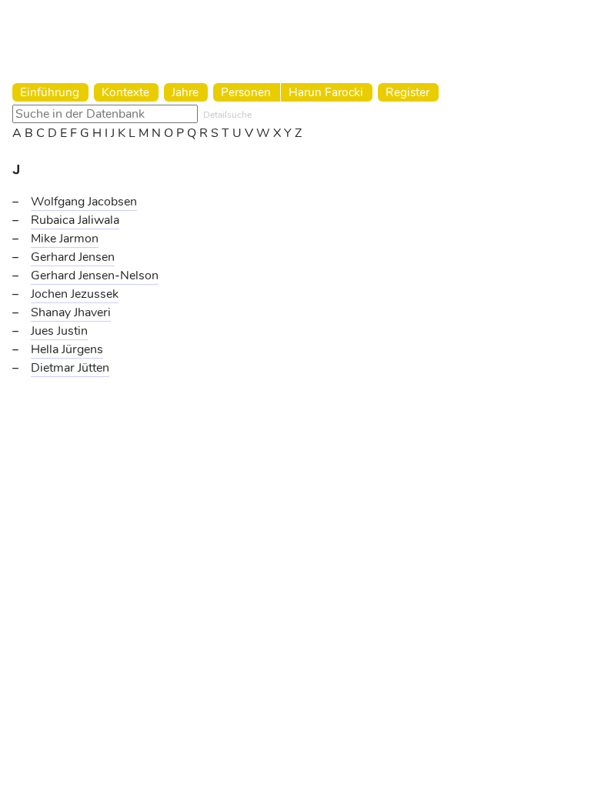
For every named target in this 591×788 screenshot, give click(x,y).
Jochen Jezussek (75, 293)
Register (407, 92)
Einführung (49, 92)
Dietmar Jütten (70, 367)
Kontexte (125, 92)
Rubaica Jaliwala (75, 220)
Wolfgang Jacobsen (84, 201)
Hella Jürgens (67, 349)
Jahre (185, 92)
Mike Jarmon (64, 238)
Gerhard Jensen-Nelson (95, 275)
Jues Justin (59, 330)
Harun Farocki (326, 92)
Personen (246, 92)
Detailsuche (227, 115)
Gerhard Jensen (73, 257)
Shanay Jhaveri (71, 312)
